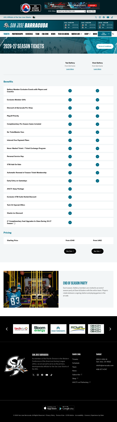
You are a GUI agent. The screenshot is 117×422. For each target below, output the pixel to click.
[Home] (26, 25)
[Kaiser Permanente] (58, 329)
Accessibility (79, 415)
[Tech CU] (21, 329)
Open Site (91, 11)
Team (37, 34)
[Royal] (77, 329)
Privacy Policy (50, 415)
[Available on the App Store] (50, 408)
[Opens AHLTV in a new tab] (72, 6)
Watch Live (76, 34)
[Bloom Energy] (40, 329)
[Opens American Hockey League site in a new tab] (30, 8)
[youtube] (108, 17)
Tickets (6, 34)
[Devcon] (96, 329)
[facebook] (103, 17)
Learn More (70, 69)
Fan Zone (45, 34)
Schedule (29, 34)
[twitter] (96, 17)
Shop (86, 34)
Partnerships (17, 34)
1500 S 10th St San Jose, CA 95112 (103, 361)
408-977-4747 (101, 369)
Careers (87, 415)
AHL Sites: (52, 11)
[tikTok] (112, 17)
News (53, 34)
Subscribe (76, 375)
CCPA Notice (70, 415)
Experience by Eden (97, 415)
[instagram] (99, 17)
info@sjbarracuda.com (104, 365)
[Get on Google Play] (66, 408)
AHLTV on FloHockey (80, 382)
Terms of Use (60, 415)
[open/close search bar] (113, 34)
